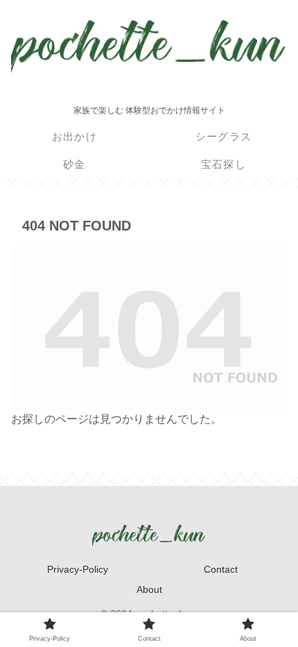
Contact (221, 569)
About (149, 589)
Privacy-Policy (77, 569)
